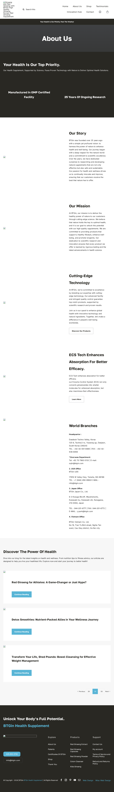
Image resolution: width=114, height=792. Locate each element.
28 (89, 691)
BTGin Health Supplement (33, 780)
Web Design (88, 780)
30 (101, 691)
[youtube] (75, 780)
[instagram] (66, 780)
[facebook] (61, 780)
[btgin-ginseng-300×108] (9, 2)
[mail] (79, 780)
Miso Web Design (103, 780)
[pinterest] (70, 780)
